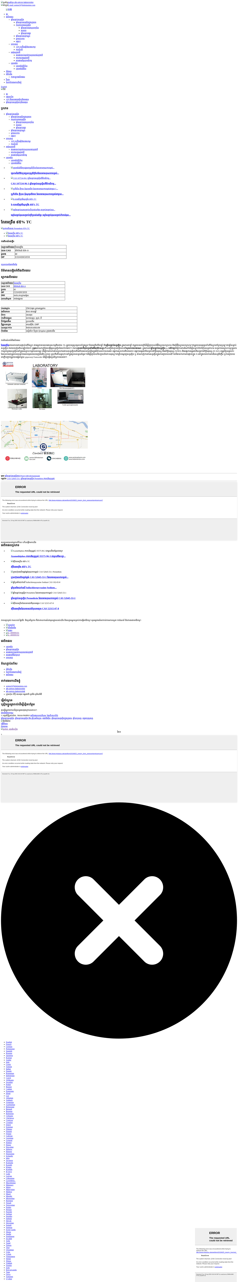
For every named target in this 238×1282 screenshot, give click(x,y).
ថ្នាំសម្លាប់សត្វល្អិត (17, 19)
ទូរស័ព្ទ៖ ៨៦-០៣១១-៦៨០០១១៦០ (20, 2)
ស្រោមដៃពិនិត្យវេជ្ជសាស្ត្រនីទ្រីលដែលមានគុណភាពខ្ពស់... (35, 173)
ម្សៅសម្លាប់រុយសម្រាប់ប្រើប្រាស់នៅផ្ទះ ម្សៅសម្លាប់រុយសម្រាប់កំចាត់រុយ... (41, 215)
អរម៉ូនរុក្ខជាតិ (15, 52)
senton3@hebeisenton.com (16, 686)
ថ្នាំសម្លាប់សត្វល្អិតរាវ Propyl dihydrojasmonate (22, 476)
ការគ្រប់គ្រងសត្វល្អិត (23, 25)
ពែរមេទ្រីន (17, 283)
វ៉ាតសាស (4, 726)
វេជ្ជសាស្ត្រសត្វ (87, 718)
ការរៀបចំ (19, 50)
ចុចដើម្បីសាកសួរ (7, 713)
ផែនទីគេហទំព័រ (52, 715)
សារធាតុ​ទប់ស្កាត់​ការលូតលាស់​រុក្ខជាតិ (29, 55)
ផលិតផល (9, 17)
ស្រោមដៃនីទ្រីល (22, 66)
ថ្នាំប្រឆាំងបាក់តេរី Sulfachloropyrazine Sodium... (34, 587)
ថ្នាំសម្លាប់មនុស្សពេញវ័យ (30, 28)
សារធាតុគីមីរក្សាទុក (13, 655)
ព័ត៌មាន (9, 71)
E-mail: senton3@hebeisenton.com (21, 5)
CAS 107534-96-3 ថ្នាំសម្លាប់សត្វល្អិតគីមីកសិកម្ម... (33, 183)
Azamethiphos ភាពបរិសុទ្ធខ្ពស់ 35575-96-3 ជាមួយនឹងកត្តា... (38, 556)
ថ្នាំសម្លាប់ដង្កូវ (26, 33)
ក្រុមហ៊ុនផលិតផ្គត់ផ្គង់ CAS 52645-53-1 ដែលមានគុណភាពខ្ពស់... (39, 577)
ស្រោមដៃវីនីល (21, 69)
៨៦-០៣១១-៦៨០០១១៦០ (15, 689)
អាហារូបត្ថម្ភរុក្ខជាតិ (22, 58)
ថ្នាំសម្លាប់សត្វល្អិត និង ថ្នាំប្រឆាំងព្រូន (28, 718)
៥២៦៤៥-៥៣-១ (20, 286)
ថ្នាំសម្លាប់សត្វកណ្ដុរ (23, 36)
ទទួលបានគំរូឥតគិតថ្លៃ (9, 264)
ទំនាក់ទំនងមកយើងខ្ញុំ (13, 82)
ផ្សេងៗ (18, 41)
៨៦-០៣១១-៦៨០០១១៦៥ (15, 691)
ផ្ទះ (7, 14)
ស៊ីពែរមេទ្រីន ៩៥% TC (21, 566)
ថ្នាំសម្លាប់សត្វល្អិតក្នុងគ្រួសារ (26, 22)
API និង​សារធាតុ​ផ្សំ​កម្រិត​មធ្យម (17, 99)
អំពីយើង (9, 74)
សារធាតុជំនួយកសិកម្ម (24, 60)
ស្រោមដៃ (14, 63)
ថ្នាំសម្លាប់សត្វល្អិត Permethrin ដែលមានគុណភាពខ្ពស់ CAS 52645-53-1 (43, 598)
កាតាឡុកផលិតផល (18, 77)
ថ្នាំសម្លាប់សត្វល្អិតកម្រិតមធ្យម (17, 102)
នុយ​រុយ (23, 30)
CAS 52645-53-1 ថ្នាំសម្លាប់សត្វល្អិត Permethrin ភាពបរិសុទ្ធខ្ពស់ (31, 478)
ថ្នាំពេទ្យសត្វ (77, 718)
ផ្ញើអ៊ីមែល (4, 724)
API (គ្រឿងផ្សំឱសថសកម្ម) (26, 47)
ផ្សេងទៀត (9, 97)
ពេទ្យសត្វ (14, 44)
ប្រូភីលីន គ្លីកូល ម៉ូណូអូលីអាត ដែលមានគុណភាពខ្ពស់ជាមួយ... (37, 194)
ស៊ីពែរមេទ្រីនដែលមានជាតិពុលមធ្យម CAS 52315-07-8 (35, 608)
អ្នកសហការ (20, 39)
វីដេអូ (8, 80)
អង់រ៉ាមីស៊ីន (46, 718)
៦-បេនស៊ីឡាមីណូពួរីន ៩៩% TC (25, 204)
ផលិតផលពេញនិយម (38, 715)
